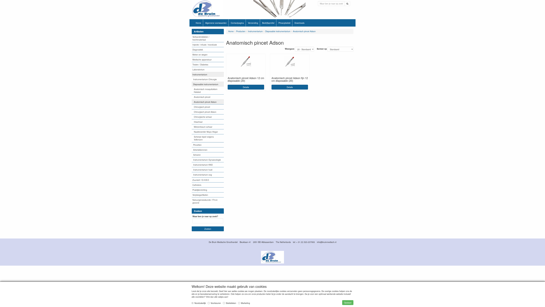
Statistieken (231, 303)
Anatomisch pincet (202, 97)
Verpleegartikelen (200, 194)
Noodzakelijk (200, 303)
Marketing (245, 303)
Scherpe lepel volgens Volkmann (204, 138)
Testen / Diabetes (200, 64)
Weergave (289, 48)
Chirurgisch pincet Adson (205, 111)
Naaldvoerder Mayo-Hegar (206, 131)
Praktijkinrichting (199, 189)
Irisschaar (198, 121)
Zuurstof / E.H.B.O (200, 180)
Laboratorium (198, 69)
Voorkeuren (216, 303)
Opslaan (348, 302)
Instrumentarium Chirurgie (205, 79)
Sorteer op (322, 48)
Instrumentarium (199, 74)
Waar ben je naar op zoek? (205, 216)
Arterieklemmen (200, 149)
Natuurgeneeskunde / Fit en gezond (205, 201)
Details (246, 87)
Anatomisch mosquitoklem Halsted (205, 90)
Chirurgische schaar (203, 116)
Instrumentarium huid (202, 169)
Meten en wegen (199, 54)
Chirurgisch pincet (202, 106)
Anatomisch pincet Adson (205, 101)
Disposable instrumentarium (205, 84)
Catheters (196, 184)
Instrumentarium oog (202, 174)
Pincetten (197, 144)
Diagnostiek (197, 49)
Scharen (197, 154)
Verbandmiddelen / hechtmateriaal (200, 38)
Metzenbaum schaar (203, 126)
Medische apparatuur (202, 59)
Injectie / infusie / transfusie (204, 44)
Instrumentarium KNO (203, 164)
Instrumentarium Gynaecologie (207, 159)
